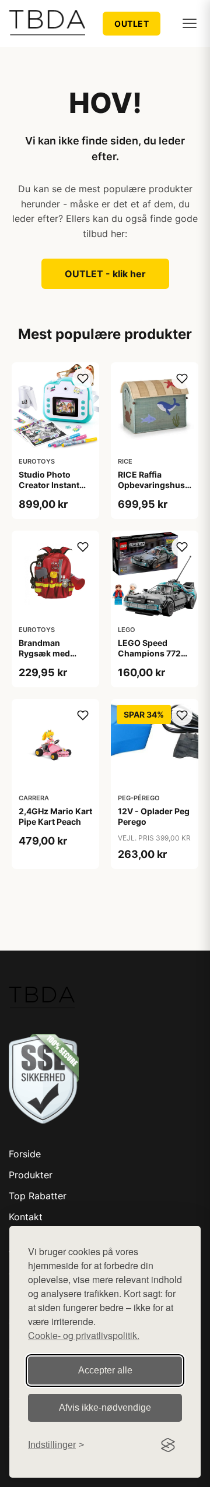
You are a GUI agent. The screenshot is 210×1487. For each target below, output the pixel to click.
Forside (25, 1154)
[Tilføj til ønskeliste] (82, 378)
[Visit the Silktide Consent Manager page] (168, 1445)
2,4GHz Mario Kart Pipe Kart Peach (55, 816)
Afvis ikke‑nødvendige (105, 1407)
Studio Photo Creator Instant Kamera (49, 484)
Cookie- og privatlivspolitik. (83, 1335)
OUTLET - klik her (105, 274)
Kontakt (26, 1217)
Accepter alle (105, 1370)
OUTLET (131, 24)
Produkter (30, 1175)
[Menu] (189, 23)
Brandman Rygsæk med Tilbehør (44, 653)
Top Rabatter (37, 1196)
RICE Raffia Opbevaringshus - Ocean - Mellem (154, 484)
